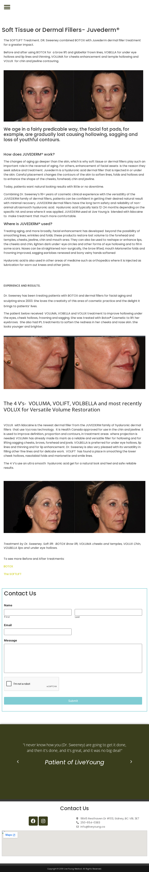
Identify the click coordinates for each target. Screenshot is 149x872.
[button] (7, 7)
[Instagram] (43, 821)
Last (77, 617)
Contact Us (74, 808)
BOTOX (8, 566)
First (7, 617)
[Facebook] (33, 821)
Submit (73, 701)
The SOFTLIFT (12, 574)
